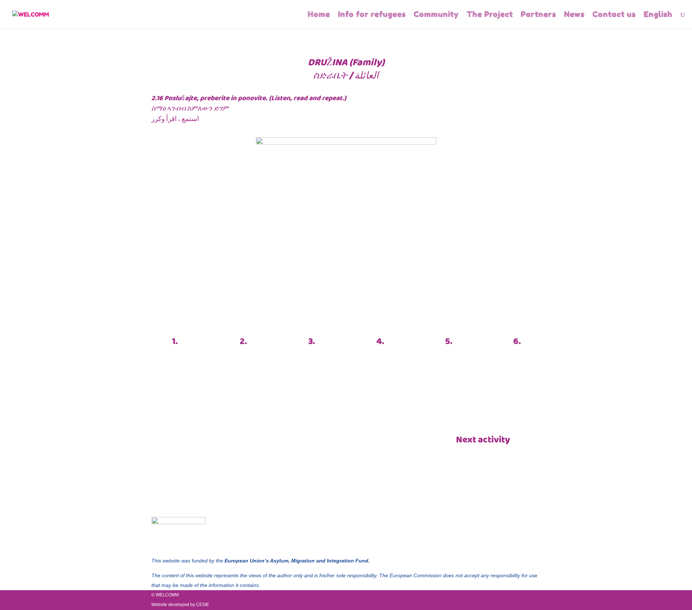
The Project (490, 15)
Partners (538, 15)
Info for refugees (372, 15)
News (574, 15)
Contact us (614, 15)
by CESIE (199, 604)
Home (319, 15)
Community (436, 15)
